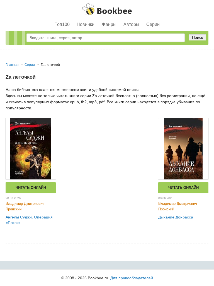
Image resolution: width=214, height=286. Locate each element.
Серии (153, 24)
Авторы (131, 24)
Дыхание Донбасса (175, 217)
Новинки (85, 24)
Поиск (197, 37)
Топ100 (62, 24)
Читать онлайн (31, 188)
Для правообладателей (131, 278)
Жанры (108, 24)
